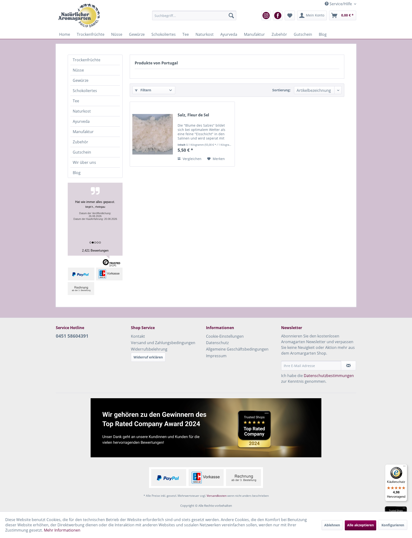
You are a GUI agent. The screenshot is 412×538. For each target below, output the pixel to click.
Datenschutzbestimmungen (329, 375)
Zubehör (80, 142)
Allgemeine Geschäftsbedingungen (237, 349)
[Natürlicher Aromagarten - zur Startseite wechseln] (79, 15)
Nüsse (78, 70)
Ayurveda (81, 121)
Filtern (145, 90)
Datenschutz (217, 342)
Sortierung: (281, 90)
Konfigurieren (392, 525)
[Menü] (404, 467)
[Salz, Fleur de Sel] (152, 134)
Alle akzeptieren (360, 525)
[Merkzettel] (290, 15)
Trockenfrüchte (86, 59)
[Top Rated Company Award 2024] (206, 428)
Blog (77, 172)
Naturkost (82, 111)
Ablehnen (332, 525)
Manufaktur (83, 131)
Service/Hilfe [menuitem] (341, 3)
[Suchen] (231, 15)
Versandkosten (217, 496)
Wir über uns (84, 162)
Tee (76, 100)
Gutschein (82, 152)
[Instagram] (266, 15)
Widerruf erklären (148, 357)
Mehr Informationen (62, 530)
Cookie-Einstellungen (225, 336)
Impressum (216, 355)
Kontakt (138, 336)
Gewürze (80, 80)
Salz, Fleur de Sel (193, 115)
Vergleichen (191, 158)
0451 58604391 (72, 336)
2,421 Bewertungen (95, 250)
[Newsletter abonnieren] (348, 365)
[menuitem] (194, 15)
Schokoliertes (85, 90)
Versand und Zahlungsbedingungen (163, 342)
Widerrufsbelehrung (149, 349)
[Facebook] (278, 15)
